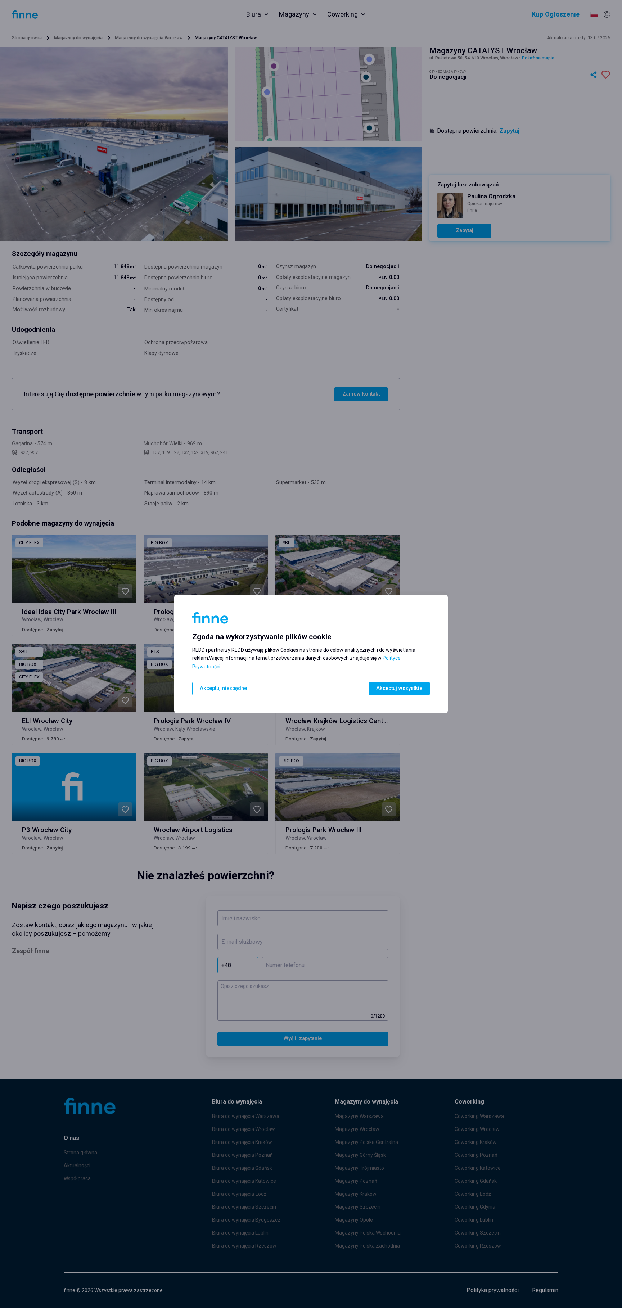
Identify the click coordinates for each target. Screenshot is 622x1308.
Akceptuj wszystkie (399, 688)
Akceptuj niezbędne (223, 688)
